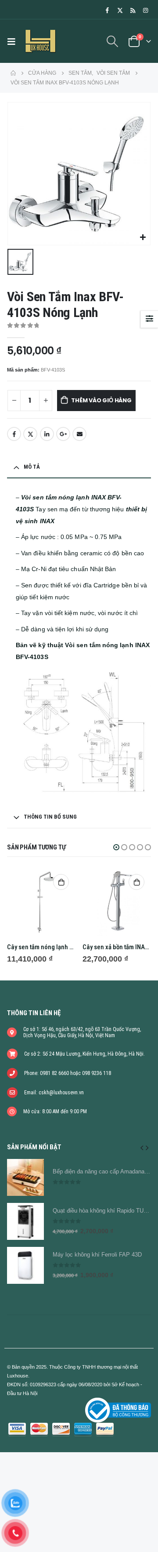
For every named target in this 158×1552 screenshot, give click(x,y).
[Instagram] (145, 10)
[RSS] (132, 10)
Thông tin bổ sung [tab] (50, 816)
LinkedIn (47, 434)
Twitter (30, 434)
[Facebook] (107, 10)
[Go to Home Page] (13, 73)
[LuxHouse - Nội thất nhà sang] (40, 41)
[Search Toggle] (112, 41)
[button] (116, 847)
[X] (120, 10)
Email (79, 434)
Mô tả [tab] (32, 466)
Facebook (14, 434)
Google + (63, 434)
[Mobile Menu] (13, 41)
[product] (41, 901)
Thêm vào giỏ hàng (101, 400)
